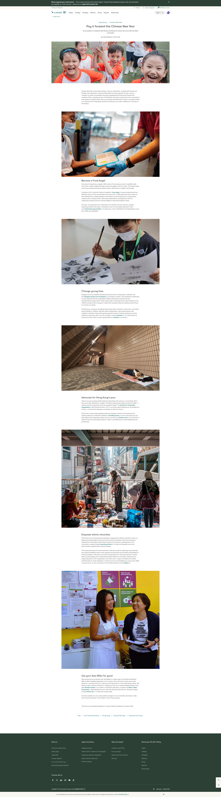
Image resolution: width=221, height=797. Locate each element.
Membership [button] (115, 12)
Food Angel (116, 192)
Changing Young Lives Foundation (95, 297)
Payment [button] (106, 12)
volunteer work (123, 417)
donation (120, 315)
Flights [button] (71, 12)
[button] (163, 794)
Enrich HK (90, 691)
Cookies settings (86, 761)
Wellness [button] (93, 12)
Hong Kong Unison (106, 544)
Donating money (114, 415)
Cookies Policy (123, 794)
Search (138, 7)
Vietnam (159, 789)
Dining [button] (100, 12)
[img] (169, 2)
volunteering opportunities (93, 209)
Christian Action (90, 687)
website (126, 563)
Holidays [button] (77, 12)
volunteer (116, 317)
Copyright (54, 789)
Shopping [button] (85, 12)
